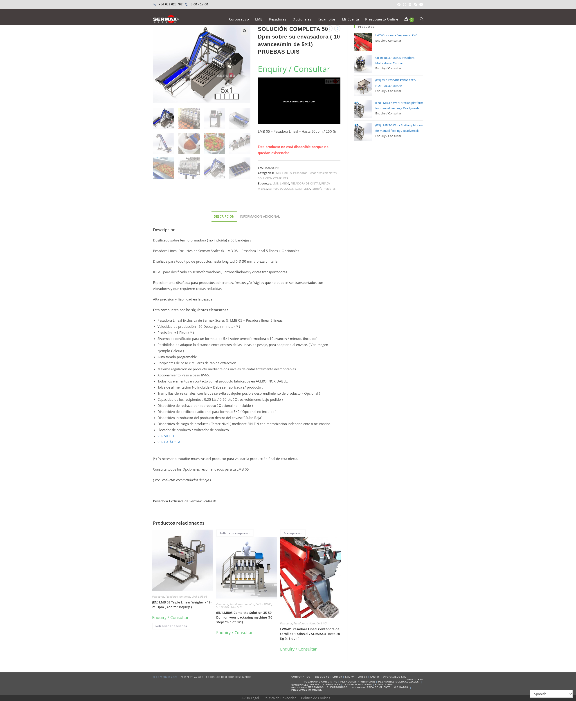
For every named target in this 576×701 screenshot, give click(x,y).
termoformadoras (323, 189)
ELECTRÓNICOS (337, 687)
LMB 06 (375, 677)
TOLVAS (315, 684)
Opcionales (300, 685)
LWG (323, 623)
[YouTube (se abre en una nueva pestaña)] (420, 4)
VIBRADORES (331, 684)
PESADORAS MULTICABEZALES (398, 682)
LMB (277, 173)
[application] (299, 100)
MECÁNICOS (316, 687)
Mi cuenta (359, 687)
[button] (244, 31)
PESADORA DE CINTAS (305, 183)
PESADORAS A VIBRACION (357, 682)
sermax (273, 189)
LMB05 (284, 183)
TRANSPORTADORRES (357, 684)
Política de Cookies (315, 698)
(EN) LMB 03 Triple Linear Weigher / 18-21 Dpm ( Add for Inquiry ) (182, 604)
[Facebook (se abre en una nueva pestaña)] (399, 4)
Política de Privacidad (280, 698)
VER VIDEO (166, 436)
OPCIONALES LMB (395, 677)
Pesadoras (300, 173)
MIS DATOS (401, 687)
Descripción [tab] (224, 216)
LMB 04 (350, 677)
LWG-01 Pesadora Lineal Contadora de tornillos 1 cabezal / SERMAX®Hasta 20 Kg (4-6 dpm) (310, 634)
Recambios (299, 687)
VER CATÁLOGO (170, 442)
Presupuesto (293, 533)
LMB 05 (287, 173)
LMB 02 (324, 677)
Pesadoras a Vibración (307, 623)
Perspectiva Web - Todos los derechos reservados (215, 676)
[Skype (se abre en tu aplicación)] (415, 4)
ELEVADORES (384, 684)
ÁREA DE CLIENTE (379, 687)
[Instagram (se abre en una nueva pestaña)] (404, 4)
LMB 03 (202, 597)
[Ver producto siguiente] (337, 28)
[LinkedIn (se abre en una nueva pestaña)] (410, 4)
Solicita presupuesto (235, 533)
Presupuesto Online (306, 690)
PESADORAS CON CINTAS (320, 682)
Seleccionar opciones (171, 626)
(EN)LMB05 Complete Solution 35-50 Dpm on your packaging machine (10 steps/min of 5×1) (244, 617)
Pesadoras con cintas (322, 173)
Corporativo (300, 677)
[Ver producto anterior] (329, 28)
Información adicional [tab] (260, 216)
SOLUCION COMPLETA (273, 178)
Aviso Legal (250, 698)
